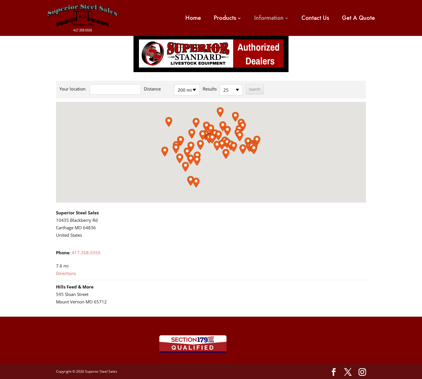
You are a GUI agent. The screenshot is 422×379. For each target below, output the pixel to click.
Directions (66, 273)
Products (225, 18)
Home (193, 18)
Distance (152, 89)
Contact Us (315, 18)
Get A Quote (358, 18)
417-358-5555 (86, 252)
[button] (212, 139)
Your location (72, 89)
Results (210, 89)
